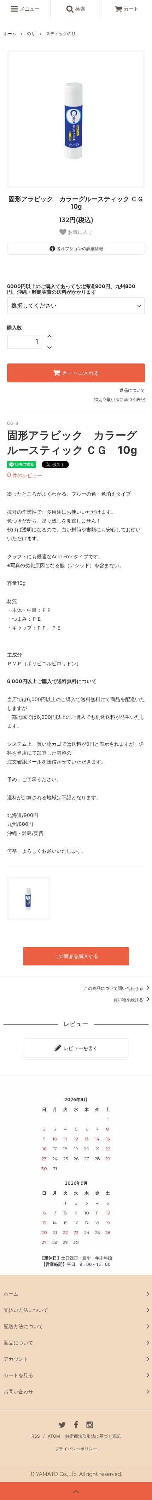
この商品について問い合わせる (114, 988)
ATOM (54, 1436)
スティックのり (61, 33)
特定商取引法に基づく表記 (119, 399)
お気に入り (79, 232)
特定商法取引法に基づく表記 (93, 1436)
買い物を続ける (128, 999)
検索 (79, 9)
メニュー (29, 9)
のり (31, 33)
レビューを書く (80, 1048)
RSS (35, 1436)
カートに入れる (79, 373)
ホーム (10, 33)
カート (131, 9)
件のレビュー (24, 475)
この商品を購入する (76, 956)
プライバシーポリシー (76, 1448)
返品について (132, 390)
